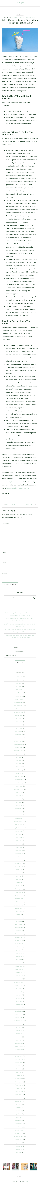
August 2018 (18, 985)
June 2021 (19, 876)
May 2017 (19, 1033)
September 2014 (18, 1136)
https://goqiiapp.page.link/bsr (17, 488)
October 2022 (19, 824)
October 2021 (19, 863)
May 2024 (18, 763)
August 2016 (18, 1062)
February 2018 (19, 1004)
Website (5, 573)
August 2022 (19, 831)
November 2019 (19, 937)
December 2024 (18, 741)
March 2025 (18, 731)
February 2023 (19, 812)
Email (4, 563)
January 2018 (19, 1008)
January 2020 (19, 930)
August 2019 (19, 947)
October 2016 (19, 1056)
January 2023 (19, 815)
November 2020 (19, 898)
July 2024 (18, 757)
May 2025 (19, 725)
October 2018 (19, 979)
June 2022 (19, 837)
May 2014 (19, 1149)
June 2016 (19, 1069)
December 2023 (18, 779)
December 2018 (19, 972)
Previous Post (11, 504)
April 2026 (19, 689)
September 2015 (19, 1098)
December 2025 (18, 702)
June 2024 (19, 760)
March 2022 (19, 847)
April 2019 (19, 959)
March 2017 (19, 1040)
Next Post (29, 504)
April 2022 (19, 844)
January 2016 (19, 1085)
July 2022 (18, 834)
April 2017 (19, 1037)
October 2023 (19, 786)
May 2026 (18, 686)
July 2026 (18, 680)
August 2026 (19, 676)
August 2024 (18, 754)
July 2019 (19, 950)
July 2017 (19, 1027)
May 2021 (18, 879)
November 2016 (19, 1053)
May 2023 (18, 802)
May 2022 (19, 840)
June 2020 (19, 914)
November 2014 (19, 1130)
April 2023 (19, 805)
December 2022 (19, 818)
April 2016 (19, 1075)
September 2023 (18, 789)
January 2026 (19, 699)
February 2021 (19, 889)
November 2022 (18, 821)
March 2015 (19, 1117)
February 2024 (19, 773)
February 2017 (19, 1043)
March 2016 (18, 1078)
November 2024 (18, 744)
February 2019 (19, 966)
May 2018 (19, 995)
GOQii (20, 2)
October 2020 (19, 902)
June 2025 (19, 722)
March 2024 (18, 770)
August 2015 (18, 1101)
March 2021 (19, 885)
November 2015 (19, 1091)
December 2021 (19, 857)
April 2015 (19, 1114)
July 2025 (19, 718)
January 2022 (19, 853)
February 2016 (19, 1082)
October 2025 (18, 709)
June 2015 (19, 1107)
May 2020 (19, 918)
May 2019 (19, 956)
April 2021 (19, 882)
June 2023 (19, 799)
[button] (20, 14)
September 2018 (18, 982)
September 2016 (19, 1059)
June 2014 (19, 1146)
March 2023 (18, 808)
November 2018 (19, 975)
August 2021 (19, 869)
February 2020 (19, 927)
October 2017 (18, 1017)
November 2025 (18, 705)
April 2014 (19, 1152)
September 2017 (18, 1020)
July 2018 (19, 988)
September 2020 (19, 905)
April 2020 (19, 921)
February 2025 (19, 734)
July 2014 (19, 1143)
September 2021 (19, 866)
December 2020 (19, 895)
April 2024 (19, 767)
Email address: (20, 651)
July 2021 (19, 873)
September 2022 (18, 828)
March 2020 (18, 924)
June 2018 (19, 992)
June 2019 (19, 953)
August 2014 (18, 1139)
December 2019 (19, 934)
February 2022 (19, 850)
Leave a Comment (31, 17)
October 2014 (19, 1133)
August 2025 (19, 715)
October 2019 (19, 940)
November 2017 (18, 1014)
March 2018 (19, 1001)
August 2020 (19, 908)
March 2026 (18, 693)
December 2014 (19, 1127)
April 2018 (19, 998)
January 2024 (19, 776)
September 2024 (18, 750)
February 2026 (19, 696)
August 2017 (19, 1024)
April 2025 (19, 728)
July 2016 (19, 1066)
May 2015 (19, 1111)
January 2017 (19, 1046)
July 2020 (19, 911)
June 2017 (19, 1030)
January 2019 (19, 969)
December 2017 (19, 1011)
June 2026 (19, 683)
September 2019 (19, 943)
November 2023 (18, 783)
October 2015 (19, 1094)
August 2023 (18, 792)
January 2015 (19, 1123)
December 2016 (19, 1049)
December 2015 (19, 1088)
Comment (6, 523)
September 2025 (19, 712)
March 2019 (19, 963)
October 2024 (18, 747)
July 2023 (18, 795)
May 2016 (19, 1072)
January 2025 (19, 738)
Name (5, 552)
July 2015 (19, 1104)
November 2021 (19, 860)
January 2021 (19, 892)
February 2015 (19, 1120)
